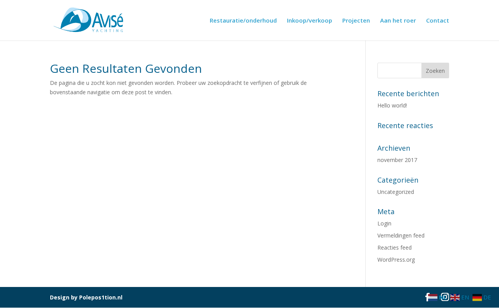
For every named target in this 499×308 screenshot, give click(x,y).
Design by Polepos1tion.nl (86, 297)
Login (384, 223)
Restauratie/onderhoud (243, 21)
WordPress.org (396, 259)
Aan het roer (398, 21)
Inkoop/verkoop (309, 21)
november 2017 (397, 160)
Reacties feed (394, 247)
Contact (437, 21)
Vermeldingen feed (401, 235)
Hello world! (392, 105)
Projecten (356, 21)
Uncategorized (395, 191)
